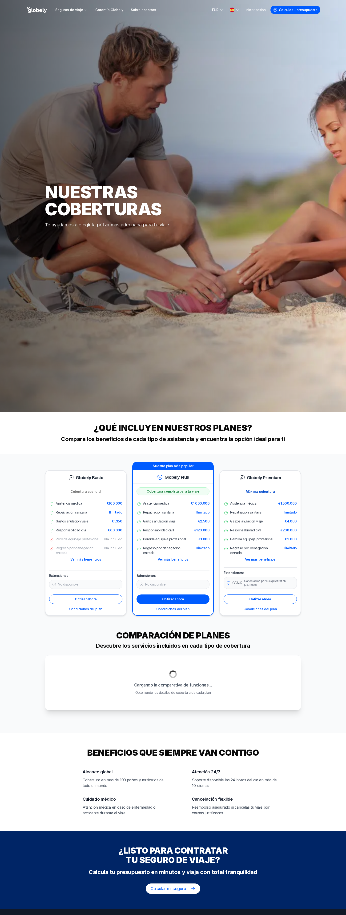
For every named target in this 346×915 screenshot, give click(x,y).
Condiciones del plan (85, 609)
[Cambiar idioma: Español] (234, 10)
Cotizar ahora (86, 599)
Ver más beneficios (85, 559)
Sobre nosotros (143, 10)
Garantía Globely (109, 10)
